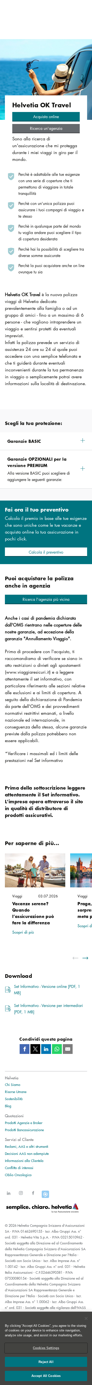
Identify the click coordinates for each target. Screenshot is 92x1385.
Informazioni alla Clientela (24, 1160)
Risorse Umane (15, 1091)
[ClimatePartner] (45, 1196)
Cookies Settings (46, 1348)
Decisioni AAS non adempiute (27, 1153)
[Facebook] (33, 1196)
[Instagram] (21, 1196)
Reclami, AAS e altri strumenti (26, 1146)
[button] (46, 116)
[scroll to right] (88, 958)
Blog (8, 1105)
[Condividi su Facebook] (24, 1049)
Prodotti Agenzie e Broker (23, 1122)
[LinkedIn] (8, 1196)
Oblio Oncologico (18, 1174)
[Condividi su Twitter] (35, 1049)
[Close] (86, 1318)
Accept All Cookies (46, 1376)
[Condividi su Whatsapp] (57, 1049)
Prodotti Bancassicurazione (24, 1129)
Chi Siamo (12, 1084)
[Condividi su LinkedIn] (46, 1049)
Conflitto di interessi (19, 1167)
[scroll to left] (78, 958)
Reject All (46, 1362)
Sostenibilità (14, 1098)
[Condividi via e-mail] (68, 1049)
